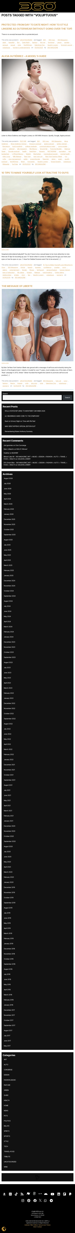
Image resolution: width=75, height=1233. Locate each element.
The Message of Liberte (17, 286)
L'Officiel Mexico (17, 154)
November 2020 (9, 831)
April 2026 (7, 499)
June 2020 (7, 857)
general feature (51, 270)
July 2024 (7, 606)
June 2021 (7, 795)
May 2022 (7, 739)
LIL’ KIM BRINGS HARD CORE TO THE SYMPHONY (22, 416)
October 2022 (9, 714)
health (24, 151)
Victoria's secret (66, 45)
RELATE (6, 1126)
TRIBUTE (7, 1157)
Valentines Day (39, 45)
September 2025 (10, 535)
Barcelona (6, 146)
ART (5, 1059)
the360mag (28, 45)
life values (20, 272)
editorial (11, 149)
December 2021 (9, 765)
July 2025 (7, 545)
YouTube (15, 164)
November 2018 (9, 954)
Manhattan (37, 154)
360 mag (52, 40)
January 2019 (8, 944)
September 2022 (10, 719)
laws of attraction (9, 272)
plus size (34, 383)
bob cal (58, 381)
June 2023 (7, 673)
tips (29, 275)
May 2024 (7, 616)
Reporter (46, 159)
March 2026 (8, 504)
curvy (4, 149)
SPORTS (7, 1136)
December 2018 (9, 949)
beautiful (11, 42)
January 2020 (8, 882)
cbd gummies (8, 445)
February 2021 (8, 816)
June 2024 (7, 611)
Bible (32, 1225)
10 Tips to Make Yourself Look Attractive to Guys (35, 172)
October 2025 (9, 529)
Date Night (25, 42)
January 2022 (8, 760)
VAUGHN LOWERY (24, 459)
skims (53, 159)
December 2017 (9, 1010)
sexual (13, 45)
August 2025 (8, 540)
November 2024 (9, 586)
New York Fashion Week (53, 156)
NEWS (6, 1111)
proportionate (35, 159)
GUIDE (6, 1095)
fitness (31, 270)
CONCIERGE (8, 1070)
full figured (40, 270)
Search (5, 394)
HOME (6, 1105)
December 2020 (9, 826)
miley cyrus (6, 156)
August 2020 (8, 846)
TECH (6, 1146)
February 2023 (9, 693)
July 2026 (7, 483)
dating (5, 270)
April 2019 (7, 928)
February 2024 (9, 632)
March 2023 (8, 688)
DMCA (36, 1225)
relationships (7, 275)
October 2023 (9, 652)
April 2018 (7, 990)
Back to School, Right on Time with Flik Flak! (20, 421)
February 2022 (9, 754)
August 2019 (8, 908)
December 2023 (9, 642)
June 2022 (7, 734)
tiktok (23, 162)
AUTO (6, 1065)
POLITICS (7, 1121)
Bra (18, 42)
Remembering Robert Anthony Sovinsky (19, 431)
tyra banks (31, 162)
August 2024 (8, 601)
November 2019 (9, 892)
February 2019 (9, 938)
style (19, 45)
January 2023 (8, 698)
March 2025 (8, 565)
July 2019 (7, 913)
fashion (34, 42)
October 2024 (9, 591)
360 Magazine (63, 40)
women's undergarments (21, 48)
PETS (6, 1116)
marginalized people (51, 154)
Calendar (27, 1225)
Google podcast (14, 151)
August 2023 (8, 662)
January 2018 (8, 1005)
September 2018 (9, 964)
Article (23, 267)
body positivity (17, 146)
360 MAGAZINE (52, 48)
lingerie (29, 272)
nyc (66, 156)
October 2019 (8, 898)
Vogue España (56, 162)
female (24, 270)
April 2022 (7, 744)
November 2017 (9, 1015)
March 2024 (8, 627)
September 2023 (10, 657)
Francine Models (56, 149)
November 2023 (9, 647)
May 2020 (7, 862)
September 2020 (10, 841)
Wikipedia (6, 164)
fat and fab (43, 149)
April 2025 (7, 560)
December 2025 (9, 519)
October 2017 (8, 1020)
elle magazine (22, 149)
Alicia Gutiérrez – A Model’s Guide (24, 56)
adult (4, 42)
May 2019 (7, 923)
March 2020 (8, 872)
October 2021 (8, 775)
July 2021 (7, 790)
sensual (5, 45)
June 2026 (7, 489)
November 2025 (9, 524)
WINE (6, 1167)
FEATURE (23, 141)
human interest (65, 270)
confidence (47, 267)
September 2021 (9, 780)
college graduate (31, 146)
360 (44, 40)
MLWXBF (15, 453)
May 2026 (7, 494)
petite (26, 159)
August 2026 (8, 478)
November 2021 (9, 770)
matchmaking (47, 272)
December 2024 (9, 581)
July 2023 (7, 668)
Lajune (59, 42)
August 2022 (8, 724)
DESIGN (6, 1075)
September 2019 (9, 903)
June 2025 (7, 550)
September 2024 (10, 596)
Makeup (37, 272)
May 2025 (7, 555)
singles (16, 275)
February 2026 (9, 509)
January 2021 (8, 821)
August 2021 (8, 785)
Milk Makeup (17, 156)
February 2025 (9, 570)
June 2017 (7, 1041)
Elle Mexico (33, 149)
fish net (42, 42)
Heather (6, 453)
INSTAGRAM (52, 151)
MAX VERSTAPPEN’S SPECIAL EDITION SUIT (20, 426)
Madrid (28, 154)
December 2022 (9, 703)
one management (15, 159)
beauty (30, 267)
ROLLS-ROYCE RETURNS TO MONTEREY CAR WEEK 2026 (25, 411)
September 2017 (9, 1025)
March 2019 (8, 933)
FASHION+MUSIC (10, 1080)
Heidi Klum (32, 151)
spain (60, 159)
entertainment (14, 270)
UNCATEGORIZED (26, 40)
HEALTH (6, 1100)
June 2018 (7, 979)
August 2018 (8, 969)
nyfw (4, 159)
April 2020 (7, 867)
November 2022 (9, 708)
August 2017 (8, 1030)
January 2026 (8, 514)
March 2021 (8, 811)
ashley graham (62, 144)
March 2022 (8, 749)
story (23, 275)
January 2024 (8, 637)
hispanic (42, 151)
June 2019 (7, 918)
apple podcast (49, 144)
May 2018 (7, 984)
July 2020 (7, 852)
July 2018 (7, 974)
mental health (65, 154)
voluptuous (6, 48)
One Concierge (21, 445)
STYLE (6, 1141)
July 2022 (7, 729)
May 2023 (7, 678)
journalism (62, 151)
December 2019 (9, 887)
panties (66, 42)
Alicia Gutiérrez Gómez (19, 144)
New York (27, 156)
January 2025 (8, 575)
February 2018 (9, 1000)
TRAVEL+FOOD (9, 1151)
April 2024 (7, 621)
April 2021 (7, 806)
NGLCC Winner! (22, 449)
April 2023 (7, 683)
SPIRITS (6, 1131)
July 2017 (7, 1036)
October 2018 (8, 959)
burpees (38, 267)
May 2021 (7, 800)
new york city (38, 156)
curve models (62, 146)
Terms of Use (42, 1225)
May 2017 (7, 1046)
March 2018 (8, 995)
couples (57, 267)
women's (60, 275)
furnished (51, 42)
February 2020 (9, 877)
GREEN (6, 1090)
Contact (39, 1226)
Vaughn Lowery (52, 45)
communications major (47, 146)
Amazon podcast (35, 144)
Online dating (59, 272)
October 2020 (9, 836)
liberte (12, 383)
